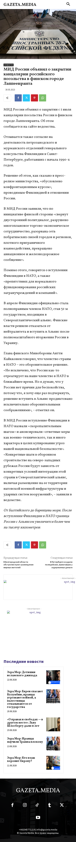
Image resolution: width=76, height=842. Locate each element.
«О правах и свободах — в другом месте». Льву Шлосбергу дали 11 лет (25, 723)
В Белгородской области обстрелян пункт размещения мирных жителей (18, 565)
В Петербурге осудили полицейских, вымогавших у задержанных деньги (58, 565)
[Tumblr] (49, 805)
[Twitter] (26, 97)
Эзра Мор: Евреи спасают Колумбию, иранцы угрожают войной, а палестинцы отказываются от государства (25, 699)
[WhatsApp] (42, 97)
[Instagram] (24, 805)
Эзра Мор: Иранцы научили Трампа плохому (25, 740)
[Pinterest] (34, 97)
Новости (8, 65)
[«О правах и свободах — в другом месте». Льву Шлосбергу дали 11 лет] (53, 724)
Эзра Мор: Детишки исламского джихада (22, 673)
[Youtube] (38, 818)
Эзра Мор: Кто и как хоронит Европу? (21, 759)
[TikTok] (37, 805)
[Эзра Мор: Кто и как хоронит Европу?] (53, 763)
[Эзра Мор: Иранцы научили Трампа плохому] (53, 743)
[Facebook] (18, 97)
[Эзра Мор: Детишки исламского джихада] (53, 677)
